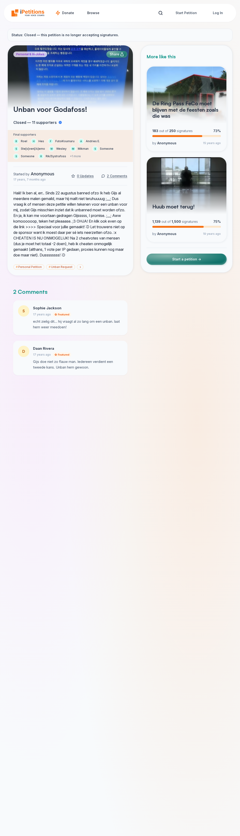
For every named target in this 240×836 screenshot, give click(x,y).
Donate (68, 13)
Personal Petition (29, 267)
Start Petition (186, 13)
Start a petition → (186, 259)
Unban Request (60, 267)
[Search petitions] (160, 13)
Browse (93, 13)
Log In (218, 13)
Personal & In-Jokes (30, 54)
